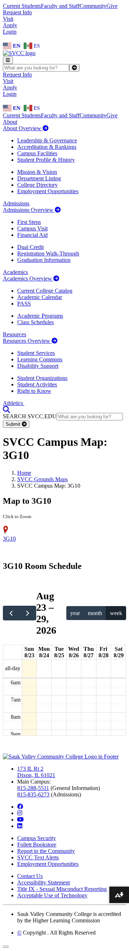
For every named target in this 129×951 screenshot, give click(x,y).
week (116, 613)
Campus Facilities (37, 153)
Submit (14, 424)
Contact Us (30, 876)
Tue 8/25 (59, 652)
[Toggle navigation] (8, 60)
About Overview (23, 128)
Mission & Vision (37, 172)
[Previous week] (11, 613)
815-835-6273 (33, 794)
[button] (6, 409)
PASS (24, 304)
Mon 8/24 (44, 652)
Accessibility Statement (43, 882)
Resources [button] (14, 334)
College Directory (37, 185)
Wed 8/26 (73, 652)
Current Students (22, 6)
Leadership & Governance (47, 140)
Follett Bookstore (36, 845)
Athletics (13, 403)
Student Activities (37, 384)
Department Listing (39, 178)
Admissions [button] (16, 203)
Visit (8, 19)
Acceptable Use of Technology (52, 895)
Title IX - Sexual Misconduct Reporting (62, 889)
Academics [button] (15, 272)
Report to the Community (46, 851)
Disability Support (37, 366)
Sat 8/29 (119, 652)
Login (9, 32)
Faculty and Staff (60, 6)
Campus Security (36, 838)
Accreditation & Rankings (46, 147)
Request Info (17, 12)
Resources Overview (27, 341)
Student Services (36, 353)
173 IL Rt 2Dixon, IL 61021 (36, 772)
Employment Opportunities (47, 191)
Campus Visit (32, 228)
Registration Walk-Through (48, 253)
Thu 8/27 (88, 652)
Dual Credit (30, 247)
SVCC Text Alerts (38, 857)
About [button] (10, 122)
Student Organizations (42, 378)
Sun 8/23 (29, 652)
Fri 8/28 (104, 652)
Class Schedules (35, 322)
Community (93, 6)
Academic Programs (40, 316)
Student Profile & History (46, 160)
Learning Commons (39, 359)
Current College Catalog (44, 291)
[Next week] (27, 613)
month (95, 613)
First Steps (29, 222)
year (75, 613)
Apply (10, 25)
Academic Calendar (39, 297)
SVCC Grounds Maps (42, 479)
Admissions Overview (29, 210)
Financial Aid (32, 235)
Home (24, 473)
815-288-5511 (33, 788)
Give (112, 6)
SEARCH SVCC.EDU (30, 416)
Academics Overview (28, 278)
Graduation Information (44, 260)
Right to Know (34, 391)
